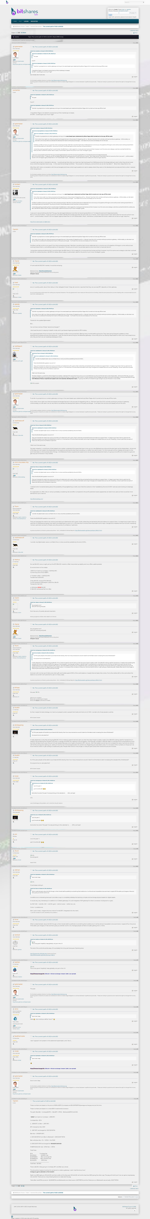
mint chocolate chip (21, 462)
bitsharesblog (21, 477)
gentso (20, 949)
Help (20, 21)
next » (137, 30)
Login (26, 21)
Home (15, 21)
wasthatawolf (19, 421)
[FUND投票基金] (14, 858)
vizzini (19, 612)
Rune (16, 919)
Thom (16, 506)
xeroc (16, 1009)
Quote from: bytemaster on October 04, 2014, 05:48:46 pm (42, 874)
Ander (16, 1051)
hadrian (17, 962)
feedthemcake (19, 1036)
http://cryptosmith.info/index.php (38, 953)
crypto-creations (22, 517)
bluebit (16, 707)
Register (34, 21)
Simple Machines (32, 1206)
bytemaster (18, 46)
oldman (17, 870)
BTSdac (17, 688)
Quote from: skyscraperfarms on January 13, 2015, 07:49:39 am (44, 130)
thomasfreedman (21, 518)
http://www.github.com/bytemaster (22, 64)
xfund (16, 851)
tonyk (16, 776)
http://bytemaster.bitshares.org (59, 80)
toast (16, 282)
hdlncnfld (20, 435)
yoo (15, 834)
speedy (17, 304)
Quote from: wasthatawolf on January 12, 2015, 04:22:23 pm (46, 356)
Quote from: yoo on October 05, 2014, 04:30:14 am (42, 783)
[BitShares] (14, 59)
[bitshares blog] (14, 475)
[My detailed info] (14, 199)
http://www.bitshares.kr (45, 271)
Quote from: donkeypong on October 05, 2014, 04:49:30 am (42, 650)
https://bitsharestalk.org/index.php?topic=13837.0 (42, 955)
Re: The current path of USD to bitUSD (45, 47)
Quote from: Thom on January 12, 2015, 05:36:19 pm (42, 353)
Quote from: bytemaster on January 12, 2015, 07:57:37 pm (43, 63)
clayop (16, 261)
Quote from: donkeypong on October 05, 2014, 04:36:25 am (42, 780)
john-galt (20, 361)
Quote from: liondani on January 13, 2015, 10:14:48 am (41, 128)
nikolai (19, 297)
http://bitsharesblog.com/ (36, 499)
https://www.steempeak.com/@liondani (40, 221)
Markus (17, 560)
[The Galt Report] (14, 359)
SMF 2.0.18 (17, 1206)
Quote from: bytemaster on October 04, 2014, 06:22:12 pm (44, 53)
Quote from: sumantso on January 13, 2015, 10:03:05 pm (41, 51)
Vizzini (16, 598)
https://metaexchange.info (37, 973)
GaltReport (18, 346)
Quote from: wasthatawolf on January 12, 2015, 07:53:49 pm (42, 350)
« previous (132, 30)
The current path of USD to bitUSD (44, 1101)
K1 (18, 696)
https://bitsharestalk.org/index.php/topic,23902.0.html (88, 530)
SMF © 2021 (24, 1206)
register (128, 9)
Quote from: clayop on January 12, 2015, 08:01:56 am (41, 602)
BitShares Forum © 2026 (129, 1206)
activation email (123, 11)
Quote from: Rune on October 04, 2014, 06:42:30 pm (41, 888)
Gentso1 (17, 935)
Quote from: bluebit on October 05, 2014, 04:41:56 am (43, 652)
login (123, 9)
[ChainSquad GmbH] (14, 1025)
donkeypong (18, 725)
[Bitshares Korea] (14, 273)
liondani (17, 184)
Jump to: (120, 1197)
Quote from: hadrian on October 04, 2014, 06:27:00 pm (41, 939)
